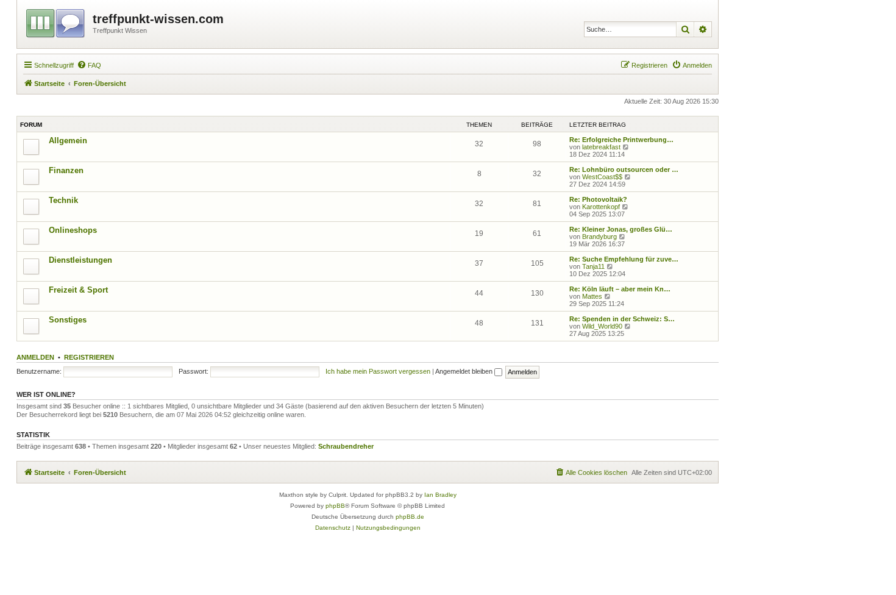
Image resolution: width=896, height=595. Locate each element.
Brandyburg (599, 236)
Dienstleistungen (80, 260)
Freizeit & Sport (78, 289)
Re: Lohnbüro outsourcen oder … (623, 169)
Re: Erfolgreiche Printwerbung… (621, 139)
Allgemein (68, 140)
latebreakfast (601, 147)
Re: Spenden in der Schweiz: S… (622, 318)
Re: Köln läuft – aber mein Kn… (619, 289)
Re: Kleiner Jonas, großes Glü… (620, 229)
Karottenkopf (601, 206)
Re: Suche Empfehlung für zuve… (623, 259)
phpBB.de (410, 516)
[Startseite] (56, 21)
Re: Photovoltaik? (598, 199)
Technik (63, 200)
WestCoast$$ (602, 176)
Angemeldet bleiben (464, 371)
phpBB (335, 505)
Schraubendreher (346, 446)
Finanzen (66, 170)
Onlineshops (73, 230)
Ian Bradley (440, 494)
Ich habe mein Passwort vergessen (377, 371)
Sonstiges (68, 319)
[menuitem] (89, 65)
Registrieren (89, 357)
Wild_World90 (602, 326)
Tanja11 (593, 266)
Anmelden (35, 357)
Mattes (592, 296)
